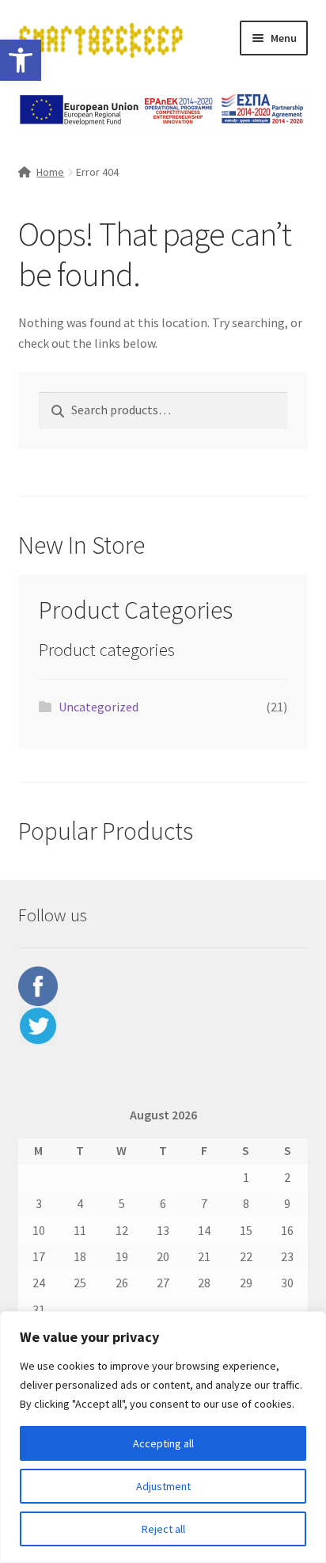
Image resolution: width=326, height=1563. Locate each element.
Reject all (163, 1529)
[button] (20, 60)
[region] (163, 1437)
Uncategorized (98, 707)
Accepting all (163, 1443)
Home (50, 172)
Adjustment (163, 1486)
